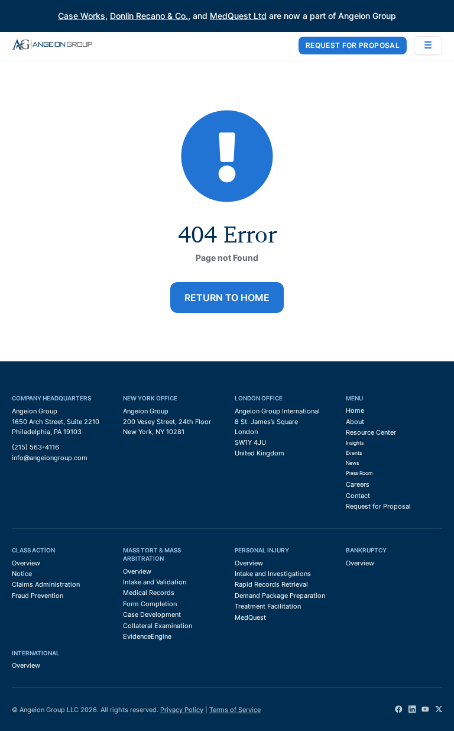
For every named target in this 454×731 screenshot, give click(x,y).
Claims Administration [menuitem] (46, 584)
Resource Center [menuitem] (371, 432)
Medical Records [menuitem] (148, 592)
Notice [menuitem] (22, 574)
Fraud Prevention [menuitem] (37, 595)
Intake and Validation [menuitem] (154, 582)
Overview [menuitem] (26, 563)
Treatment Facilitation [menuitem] (268, 606)
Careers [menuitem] (357, 484)
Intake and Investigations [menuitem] (273, 574)
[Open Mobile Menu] (428, 45)
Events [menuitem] (354, 453)
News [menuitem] (352, 463)
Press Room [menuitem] (359, 473)
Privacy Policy (181, 710)
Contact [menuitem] (358, 495)
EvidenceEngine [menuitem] (147, 636)
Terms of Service (235, 710)
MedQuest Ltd (238, 16)
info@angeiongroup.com (49, 458)
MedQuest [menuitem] (250, 617)
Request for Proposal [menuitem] (378, 506)
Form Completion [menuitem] (150, 604)
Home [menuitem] (355, 410)
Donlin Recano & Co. (149, 16)
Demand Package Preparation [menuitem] (280, 595)
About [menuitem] (355, 422)
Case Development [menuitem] (152, 614)
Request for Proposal (353, 45)
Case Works (81, 16)
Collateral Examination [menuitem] (157, 626)
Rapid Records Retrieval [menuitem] (271, 584)
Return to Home (227, 297)
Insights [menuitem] (355, 443)
